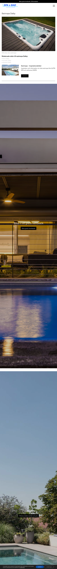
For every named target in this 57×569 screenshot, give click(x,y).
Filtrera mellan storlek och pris (28, 516)
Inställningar (49, 567)
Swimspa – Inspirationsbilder (31, 66)
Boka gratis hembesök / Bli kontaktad (28, 1)
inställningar (22, 567)
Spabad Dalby (7, 62)
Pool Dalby (6, 58)
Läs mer (25, 76)
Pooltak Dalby (7, 60)
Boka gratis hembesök (28, 228)
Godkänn (40, 567)
